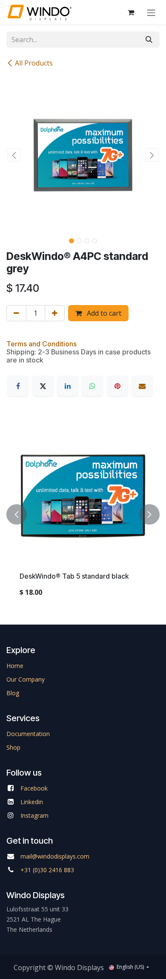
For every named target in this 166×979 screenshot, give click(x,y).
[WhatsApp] (92, 386)
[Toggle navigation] (151, 12)
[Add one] (55, 313)
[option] (83, 514)
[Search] (149, 39)
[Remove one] (16, 313)
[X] (43, 386)
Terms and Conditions (41, 344)
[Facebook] (18, 386)
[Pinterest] (117, 386)
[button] (14, 155)
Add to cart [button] (103, 313)
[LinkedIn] (67, 386)
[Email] (142, 386)
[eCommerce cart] (130, 12)
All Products (34, 63)
